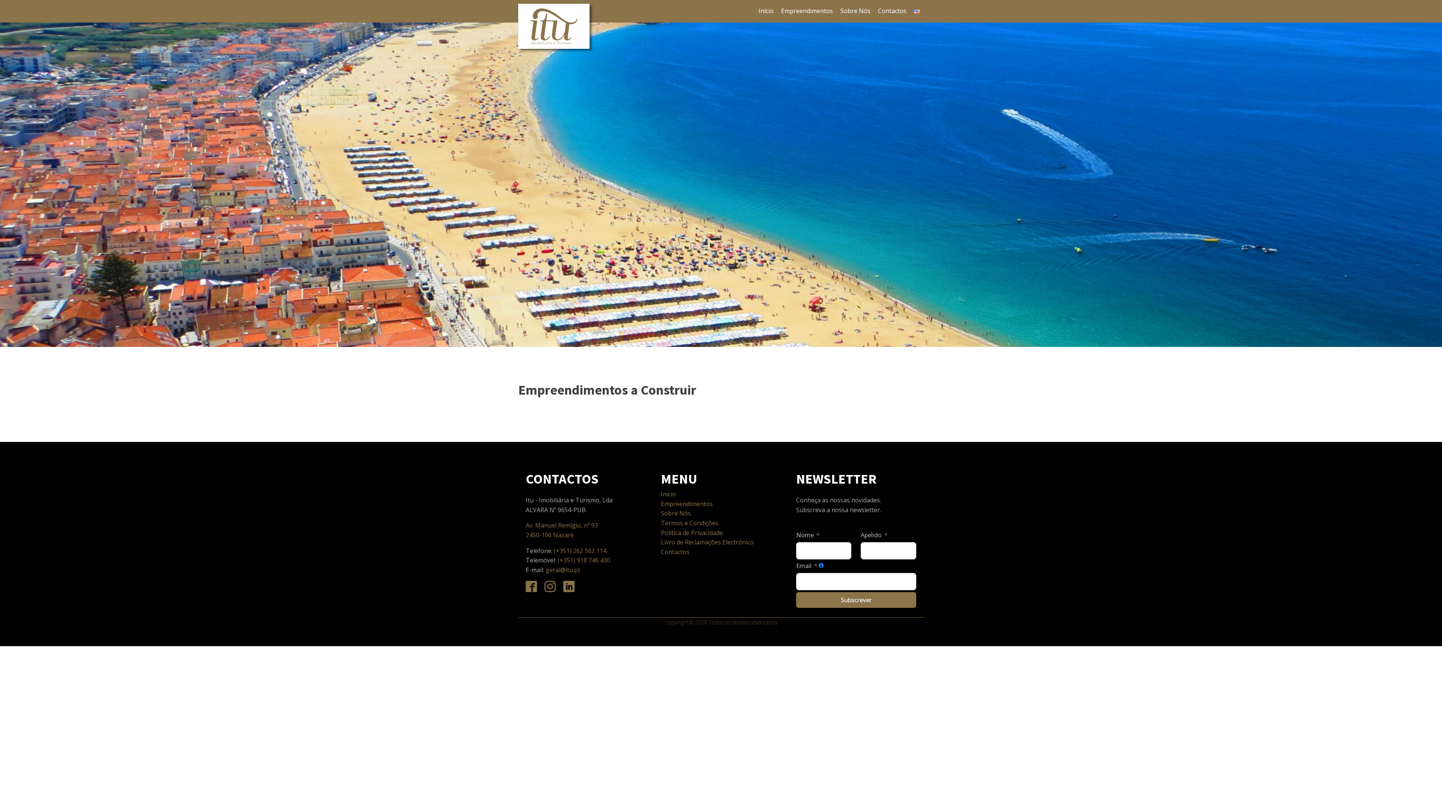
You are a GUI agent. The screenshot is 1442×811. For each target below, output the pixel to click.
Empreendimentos (807, 11)
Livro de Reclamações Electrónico (707, 542)
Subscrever (856, 600)
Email (804, 566)
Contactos (892, 11)
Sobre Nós (855, 11)
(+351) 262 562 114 (581, 551)
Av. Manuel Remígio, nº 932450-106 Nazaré (562, 530)
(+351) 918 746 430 (584, 560)
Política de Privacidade (692, 533)
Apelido (871, 535)
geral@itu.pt (563, 570)
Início (766, 11)
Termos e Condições (689, 523)
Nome (805, 535)
